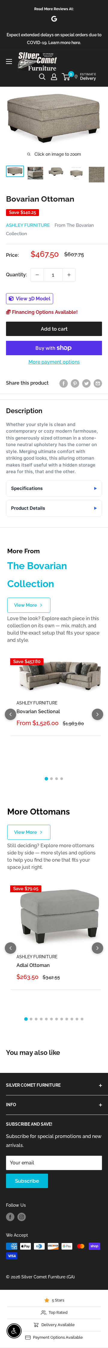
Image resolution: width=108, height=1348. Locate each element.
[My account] (54, 77)
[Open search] (42, 77)
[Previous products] (10, 714)
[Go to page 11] (77, 1019)
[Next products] (97, 714)
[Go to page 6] (51, 1019)
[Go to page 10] (71, 1019)
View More (25, 605)
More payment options (54, 362)
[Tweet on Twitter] (86, 383)
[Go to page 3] (56, 778)
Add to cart (54, 329)
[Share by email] (98, 383)
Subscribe (27, 1181)
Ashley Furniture (28, 225)
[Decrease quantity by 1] (37, 275)
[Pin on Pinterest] (75, 383)
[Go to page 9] (66, 1019)
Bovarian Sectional (38, 711)
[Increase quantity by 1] (69, 275)
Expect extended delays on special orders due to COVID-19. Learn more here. (54, 38)
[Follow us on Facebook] (10, 1217)
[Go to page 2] (51, 778)
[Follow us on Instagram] (21, 1217)
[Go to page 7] (56, 1019)
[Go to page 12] (82, 1019)
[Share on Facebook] (63, 383)
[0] (66, 76)
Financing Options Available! (44, 312)
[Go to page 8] (61, 1019)
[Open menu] (9, 61)
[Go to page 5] (46, 1019)
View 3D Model (32, 299)
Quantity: (16, 275)
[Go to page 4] (61, 778)
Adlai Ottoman (33, 965)
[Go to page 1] (46, 779)
